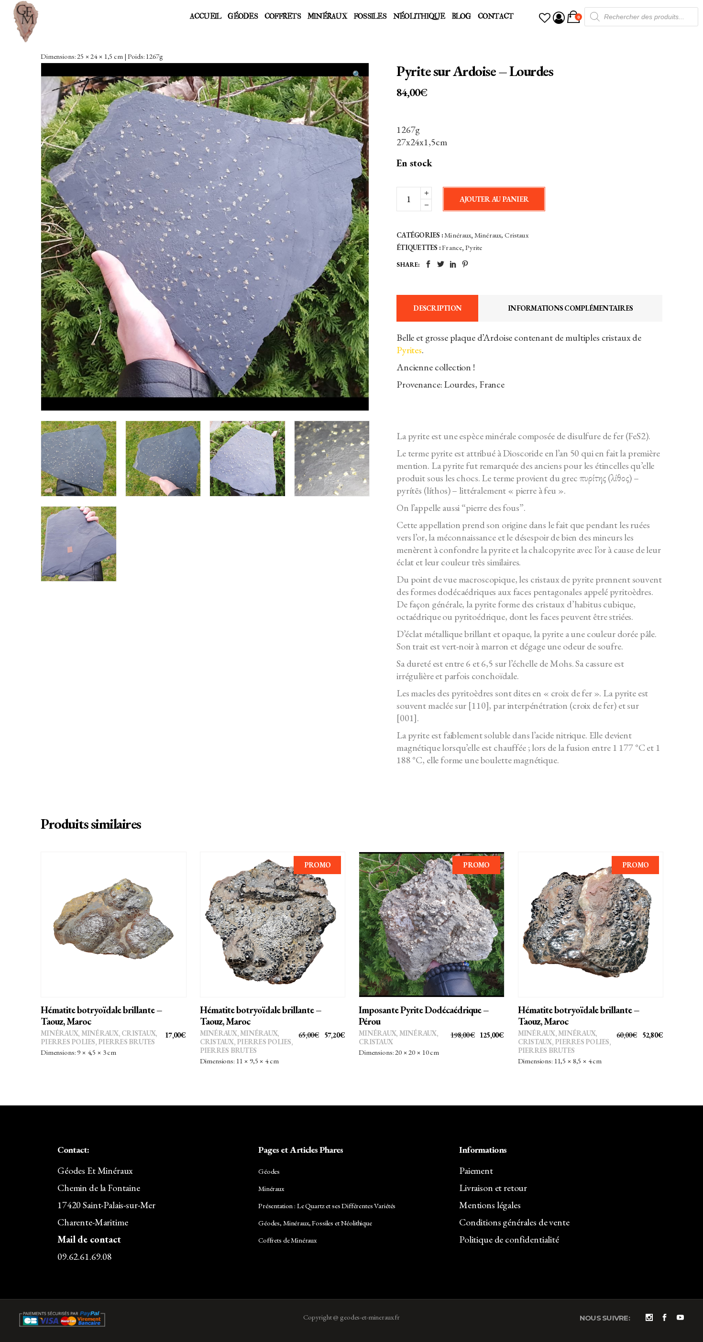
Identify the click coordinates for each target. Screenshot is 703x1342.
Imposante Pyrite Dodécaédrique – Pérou (424, 1016)
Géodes (269, 1171)
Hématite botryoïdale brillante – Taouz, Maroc (101, 1016)
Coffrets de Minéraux (287, 1240)
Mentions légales (490, 1205)
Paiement (476, 1170)
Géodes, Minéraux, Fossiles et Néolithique (315, 1222)
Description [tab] (437, 308)
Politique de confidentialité (509, 1239)
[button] (357, 74)
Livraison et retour (493, 1187)
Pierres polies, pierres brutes (98, 1041)
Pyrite (474, 247)
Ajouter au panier (494, 199)
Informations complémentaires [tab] (570, 308)
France (452, 247)
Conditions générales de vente (514, 1222)
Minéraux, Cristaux (501, 234)
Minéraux (457, 234)
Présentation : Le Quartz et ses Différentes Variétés (326, 1205)
